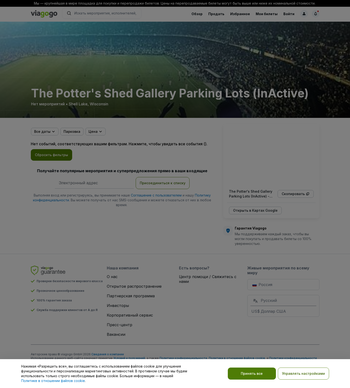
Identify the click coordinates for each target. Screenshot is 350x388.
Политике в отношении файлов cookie (53, 381)
